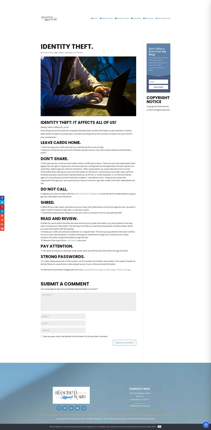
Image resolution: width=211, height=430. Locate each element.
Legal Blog (136, 18)
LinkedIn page (109, 269)
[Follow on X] (83, 408)
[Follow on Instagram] (65, 408)
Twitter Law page (123, 269)
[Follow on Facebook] (59, 408)
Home (95, 18)
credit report (72, 240)
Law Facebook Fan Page (93, 269)
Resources (149, 18)
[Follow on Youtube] (77, 408)
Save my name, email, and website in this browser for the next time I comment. (75, 336)
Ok (159, 426)
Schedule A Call (122, 18)
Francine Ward (48, 52)
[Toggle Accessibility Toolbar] (206, 425)
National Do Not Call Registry (86, 194)
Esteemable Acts (163, 18)
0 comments (78, 52)
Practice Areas (107, 18)
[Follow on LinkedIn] (71, 408)
